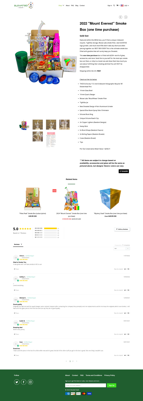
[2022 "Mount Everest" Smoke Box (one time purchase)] (46, 52)
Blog (76, 5)
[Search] (114, 5)
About (68, 5)
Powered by (122, 245)
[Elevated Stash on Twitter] (17, 382)
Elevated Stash (74, 390)
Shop (61, 5)
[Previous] (121, 17)
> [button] (76, 361)
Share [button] (17, 269)
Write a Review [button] (123, 229)
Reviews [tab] (17, 244)
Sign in (110, 5)
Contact (82, 5)
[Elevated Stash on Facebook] (24, 382)
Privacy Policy (109, 375)
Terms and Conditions (94, 375)
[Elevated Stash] (24, 5)
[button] (125, 269)
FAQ (72, 5)
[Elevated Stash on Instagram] (31, 382)
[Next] (126, 17)
